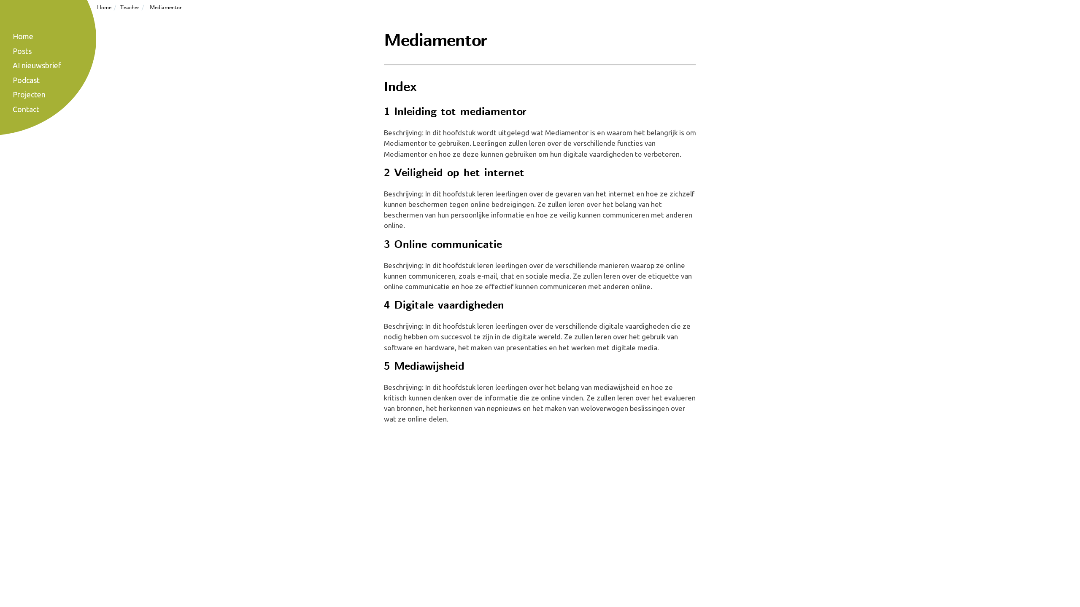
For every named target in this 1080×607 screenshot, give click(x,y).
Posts (22, 51)
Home (104, 7)
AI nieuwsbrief (37, 65)
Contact (26, 109)
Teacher (129, 7)
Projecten (29, 94)
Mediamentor (166, 7)
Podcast (26, 80)
